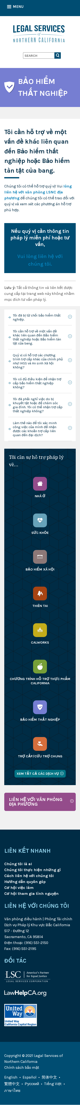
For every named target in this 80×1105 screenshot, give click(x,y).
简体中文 (49, 1077)
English (10, 1077)
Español (29, 1077)
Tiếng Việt (53, 1083)
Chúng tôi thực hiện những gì (32, 870)
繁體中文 (12, 1083)
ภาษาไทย (12, 1090)
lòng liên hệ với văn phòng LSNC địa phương (38, 192)
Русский (32, 1083)
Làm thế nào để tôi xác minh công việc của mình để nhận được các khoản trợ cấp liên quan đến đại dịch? (35, 429)
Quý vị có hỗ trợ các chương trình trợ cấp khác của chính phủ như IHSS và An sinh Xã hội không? (38, 361)
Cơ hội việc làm (18, 887)
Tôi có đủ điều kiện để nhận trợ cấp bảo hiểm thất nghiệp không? (37, 383)
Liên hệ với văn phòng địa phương (36, 802)
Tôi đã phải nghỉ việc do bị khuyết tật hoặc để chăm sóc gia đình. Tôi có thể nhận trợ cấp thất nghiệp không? (38, 405)
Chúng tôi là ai (18, 864)
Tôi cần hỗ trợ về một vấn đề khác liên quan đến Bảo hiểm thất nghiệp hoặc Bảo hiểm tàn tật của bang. (37, 337)
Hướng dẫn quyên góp (25, 881)
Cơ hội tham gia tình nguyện (31, 893)
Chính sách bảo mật (21, 1067)
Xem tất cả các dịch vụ (38, 774)
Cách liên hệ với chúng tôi (29, 875)
